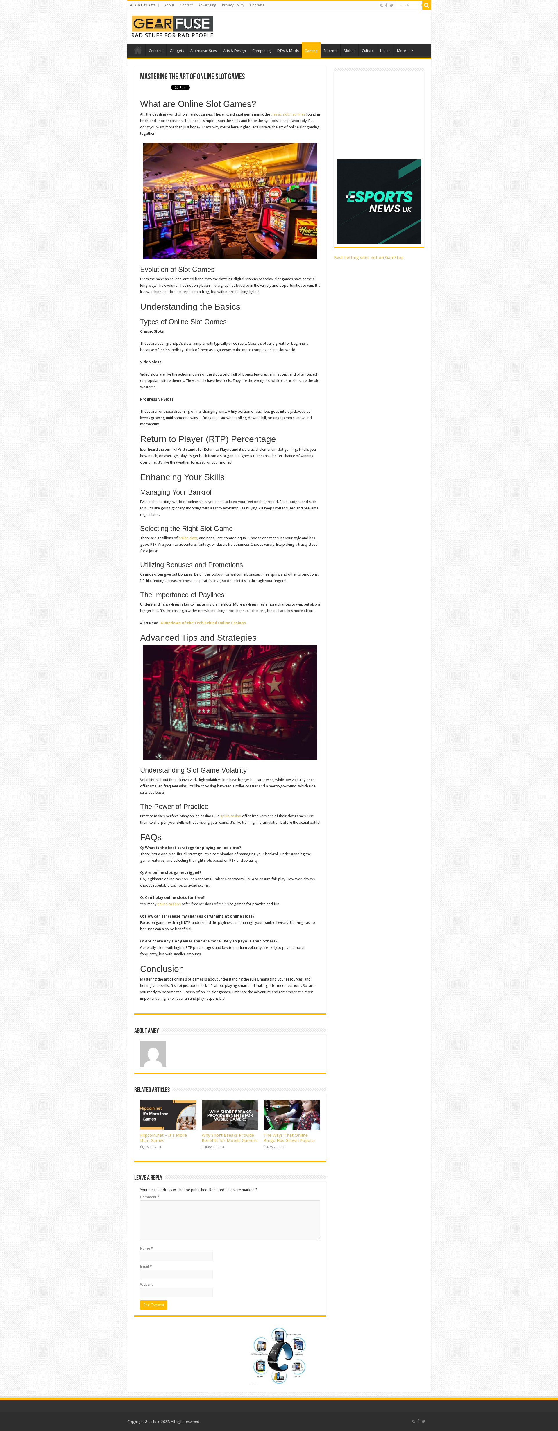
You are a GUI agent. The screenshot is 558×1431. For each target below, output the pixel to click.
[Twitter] (391, 5)
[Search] (426, 5)
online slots (187, 538)
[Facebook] (386, 5)
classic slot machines (288, 114)
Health (385, 51)
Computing (261, 51)
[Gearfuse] (172, 26)
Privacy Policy (233, 5)
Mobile (349, 51)
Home (137, 50)
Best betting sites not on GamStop (369, 257)
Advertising (207, 5)
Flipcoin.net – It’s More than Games (163, 1138)
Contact (186, 5)
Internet (330, 51)
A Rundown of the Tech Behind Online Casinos (203, 623)
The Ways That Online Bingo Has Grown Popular (290, 1138)
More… (403, 51)
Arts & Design (234, 51)
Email (146, 1266)
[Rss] (381, 5)
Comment (149, 1197)
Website (146, 1284)
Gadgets (177, 51)
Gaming (311, 51)
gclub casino (230, 816)
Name (146, 1248)
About (169, 5)
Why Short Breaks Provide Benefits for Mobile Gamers (229, 1138)
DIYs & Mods (288, 51)
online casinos (169, 904)
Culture (368, 51)
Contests (257, 5)
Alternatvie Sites (203, 51)
